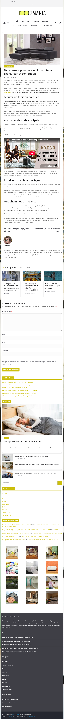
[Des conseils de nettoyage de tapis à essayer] (53, 272)
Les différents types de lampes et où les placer (47, 230)
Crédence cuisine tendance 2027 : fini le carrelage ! (16, 385)
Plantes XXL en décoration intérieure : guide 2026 (16, 387)
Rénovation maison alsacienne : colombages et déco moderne (19, 390)
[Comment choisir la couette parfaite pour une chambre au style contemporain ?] (7, 474)
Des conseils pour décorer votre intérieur (13, 539)
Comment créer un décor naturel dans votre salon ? (47, 534)
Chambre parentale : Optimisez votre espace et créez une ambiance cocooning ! (36, 464)
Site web (5, 350)
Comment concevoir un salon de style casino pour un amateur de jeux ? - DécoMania (26, 529)
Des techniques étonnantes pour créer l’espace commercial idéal (31, 286)
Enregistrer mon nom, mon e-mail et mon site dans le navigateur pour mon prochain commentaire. (29, 363)
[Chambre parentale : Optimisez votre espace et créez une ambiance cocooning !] (7, 466)
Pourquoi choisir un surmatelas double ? (23, 441)
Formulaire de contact (8, 703)
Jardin (25, 25)
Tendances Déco (7, 515)
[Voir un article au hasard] (60, 23)
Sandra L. (16, 77)
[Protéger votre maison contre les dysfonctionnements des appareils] (11, 272)
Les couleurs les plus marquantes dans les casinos (16, 525)
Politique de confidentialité (10, 699)
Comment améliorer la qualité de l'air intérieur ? (15, 534)
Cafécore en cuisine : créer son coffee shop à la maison (17, 382)
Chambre (45, 21)
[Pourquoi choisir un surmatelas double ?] (32, 419)
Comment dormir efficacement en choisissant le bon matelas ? (31, 456)
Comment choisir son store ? (10, 536)
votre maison (7, 92)
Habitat (29, 21)
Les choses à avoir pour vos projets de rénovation (16, 230)
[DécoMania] (4, 23)
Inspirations (48, 25)
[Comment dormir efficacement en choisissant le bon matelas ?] (7, 457)
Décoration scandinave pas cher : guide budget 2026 (17, 396)
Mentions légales (7, 706)
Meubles (36, 21)
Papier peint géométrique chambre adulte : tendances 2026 (19, 393)
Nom (4, 334)
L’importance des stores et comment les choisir (35, 536)
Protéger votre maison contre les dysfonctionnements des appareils (11, 286)
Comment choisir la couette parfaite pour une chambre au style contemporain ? (36, 473)
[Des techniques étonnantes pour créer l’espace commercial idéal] (32, 272)
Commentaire (7, 311)
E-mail (4, 342)
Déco (17, 21)
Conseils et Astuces (9, 66)
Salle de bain (16, 25)
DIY (23, 21)
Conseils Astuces (35, 25)
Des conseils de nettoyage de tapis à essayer (52, 285)
